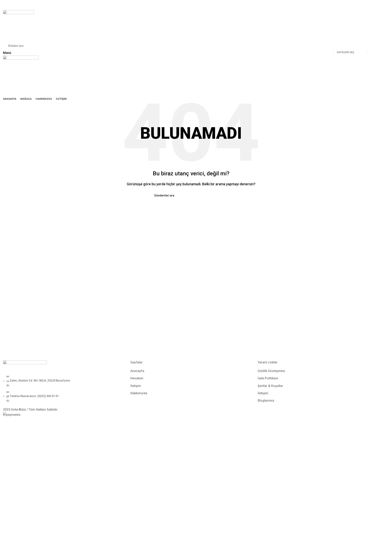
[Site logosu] (18, 25)
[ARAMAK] (372, 45)
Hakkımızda (138, 393)
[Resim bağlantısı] (25, 367)
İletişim (135, 386)
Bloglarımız (266, 400)
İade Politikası (268, 378)
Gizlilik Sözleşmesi (271, 371)
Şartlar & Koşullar (270, 386)
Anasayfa (137, 371)
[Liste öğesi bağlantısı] (63, 388)
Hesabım (136, 378)
